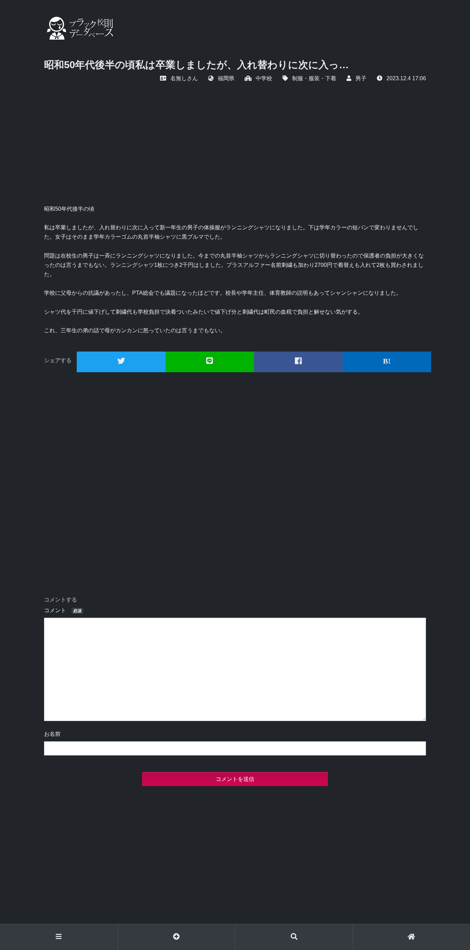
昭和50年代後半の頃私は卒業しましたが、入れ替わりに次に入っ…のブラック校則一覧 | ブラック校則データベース (78, 28)
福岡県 (226, 78)
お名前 (52, 734)
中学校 (264, 78)
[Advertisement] (235, 152)
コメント (63, 610)
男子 (360, 78)
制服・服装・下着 (314, 78)
